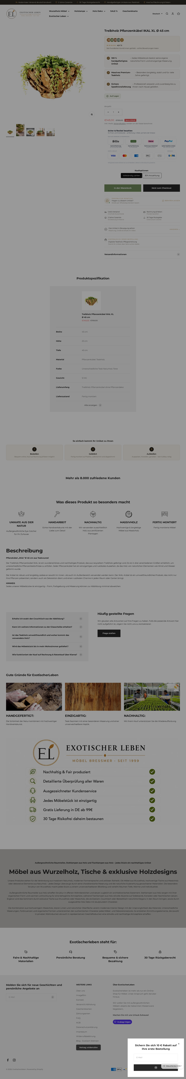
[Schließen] (179, 1044)
